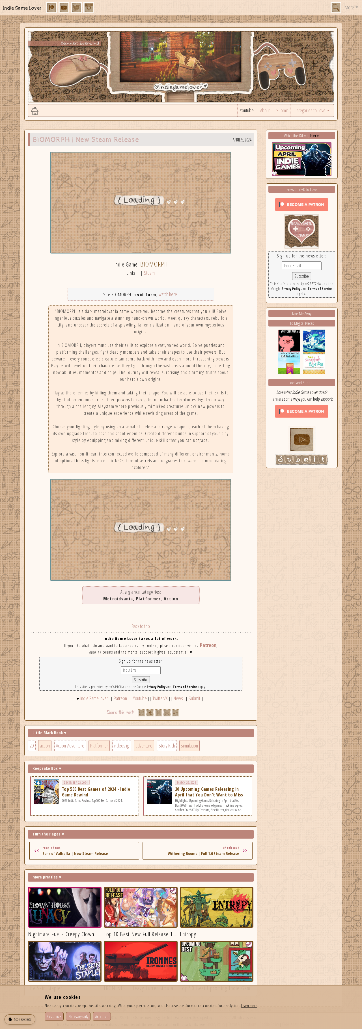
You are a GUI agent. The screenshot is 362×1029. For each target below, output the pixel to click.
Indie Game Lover (22, 8)
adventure (143, 745)
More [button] (349, 7)
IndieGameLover (94, 698)
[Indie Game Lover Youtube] (301, 230)
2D (32, 745)
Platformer (99, 745)
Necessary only (78, 1016)
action (45, 745)
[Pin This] (158, 713)
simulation (189, 745)
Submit (282, 110)
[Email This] (167, 713)
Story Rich (167, 745)
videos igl (122, 745)
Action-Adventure (70, 745)
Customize (54, 1016)
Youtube (247, 110)
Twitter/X (159, 698)
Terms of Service (185, 686)
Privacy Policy (156, 686)
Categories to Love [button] (310, 110)
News (178, 698)
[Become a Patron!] (301, 204)
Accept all (101, 1016)
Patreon (208, 645)
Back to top (141, 626)
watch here (168, 294)
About (265, 110)
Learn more (249, 1005)
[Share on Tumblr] (150, 713)
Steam (149, 272)
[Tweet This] (141, 713)
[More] (175, 713)
